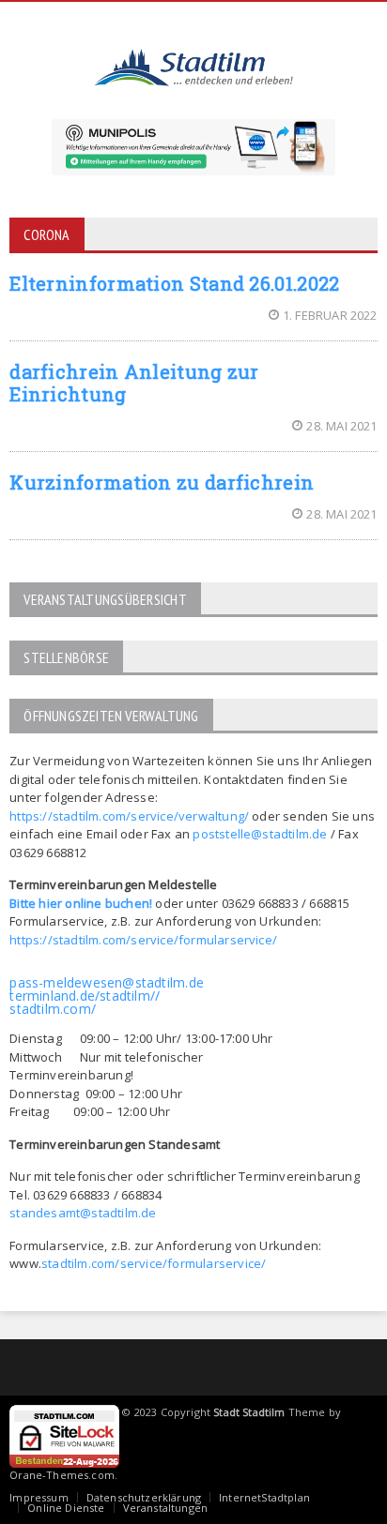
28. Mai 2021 (341, 425)
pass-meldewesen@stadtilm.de (106, 982)
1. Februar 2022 (330, 315)
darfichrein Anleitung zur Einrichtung (134, 382)
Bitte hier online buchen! (80, 903)
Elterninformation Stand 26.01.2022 (174, 283)
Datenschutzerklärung (143, 1497)
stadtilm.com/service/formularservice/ (153, 1263)
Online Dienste (65, 1508)
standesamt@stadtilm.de (82, 1212)
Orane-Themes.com (62, 1475)
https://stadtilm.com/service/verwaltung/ (129, 815)
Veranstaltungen (165, 1508)
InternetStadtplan (264, 1497)
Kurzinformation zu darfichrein (161, 482)
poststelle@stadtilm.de (260, 833)
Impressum (39, 1497)
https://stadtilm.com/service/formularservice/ (143, 939)
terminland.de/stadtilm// (84, 995)
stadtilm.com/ (52, 1009)
